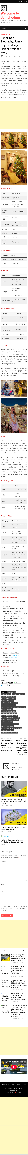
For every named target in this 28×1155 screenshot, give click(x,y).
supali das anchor (18, 694)
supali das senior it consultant (11, 728)
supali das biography (8, 696)
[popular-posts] (4, 950)
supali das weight (7, 730)
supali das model (7, 722)
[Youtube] (22, 1)
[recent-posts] (10, 950)
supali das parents (7, 726)
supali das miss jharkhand (10, 719)
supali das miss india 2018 (9, 715)
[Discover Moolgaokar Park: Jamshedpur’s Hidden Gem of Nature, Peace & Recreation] (5, 955)
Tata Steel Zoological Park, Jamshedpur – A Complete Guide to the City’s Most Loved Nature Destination (19, 983)
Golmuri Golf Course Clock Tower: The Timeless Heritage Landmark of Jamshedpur (17, 970)
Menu (5, 28)
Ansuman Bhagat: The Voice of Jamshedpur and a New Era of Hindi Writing (13, 801)
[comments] (17, 950)
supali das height (7, 709)
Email (3, 891)
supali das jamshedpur (8, 713)
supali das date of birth (9, 703)
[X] (24, 1)
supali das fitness (20, 707)
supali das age (6, 694)
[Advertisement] (14, 115)
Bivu (19, 1092)
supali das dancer (7, 700)
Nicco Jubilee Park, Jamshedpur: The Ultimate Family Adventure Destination (18, 996)
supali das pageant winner (10, 724)
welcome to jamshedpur (9, 732)
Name (3, 884)
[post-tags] (24, 950)
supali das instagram (8, 711)
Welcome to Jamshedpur (10, 15)
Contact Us (5, 1084)
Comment (4, 861)
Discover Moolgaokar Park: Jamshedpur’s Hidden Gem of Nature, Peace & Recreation (18, 957)
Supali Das (15, 655)
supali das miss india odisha (10, 717)
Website (4, 899)
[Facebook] (20, 1)
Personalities (5, 34)
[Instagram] (26, 1)
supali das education (8, 705)
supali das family (6, 707)
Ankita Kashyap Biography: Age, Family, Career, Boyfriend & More (12, 841)
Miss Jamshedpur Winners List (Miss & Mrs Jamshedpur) (13, 828)
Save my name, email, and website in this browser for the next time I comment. (14, 909)
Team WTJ (8, 56)
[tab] (4, 950)
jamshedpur (12, 692)
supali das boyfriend (8, 698)
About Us (13, 1084)
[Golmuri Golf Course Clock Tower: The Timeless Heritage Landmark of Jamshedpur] (5, 967)
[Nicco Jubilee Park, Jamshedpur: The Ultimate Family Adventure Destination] (5, 994)
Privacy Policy (21, 1084)
